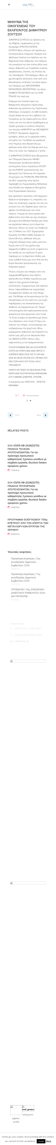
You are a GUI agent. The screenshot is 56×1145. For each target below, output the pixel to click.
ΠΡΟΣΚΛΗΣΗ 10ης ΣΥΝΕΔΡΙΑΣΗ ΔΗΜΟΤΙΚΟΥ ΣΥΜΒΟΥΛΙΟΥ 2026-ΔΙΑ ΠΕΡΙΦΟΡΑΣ (28, 593)
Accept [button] (41, 1141)
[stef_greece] (28, 1109)
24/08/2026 (15, 507)
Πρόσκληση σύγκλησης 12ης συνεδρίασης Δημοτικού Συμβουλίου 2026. (25, 562)
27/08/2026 (15, 470)
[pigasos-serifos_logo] (16, 1107)
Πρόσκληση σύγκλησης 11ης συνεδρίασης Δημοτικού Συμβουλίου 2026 (25, 577)
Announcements (32, 395)
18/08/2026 (15, 569)
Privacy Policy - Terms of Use (24, 1128)
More (48, 1141)
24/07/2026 (15, 584)
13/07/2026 (15, 600)
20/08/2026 (15, 534)
